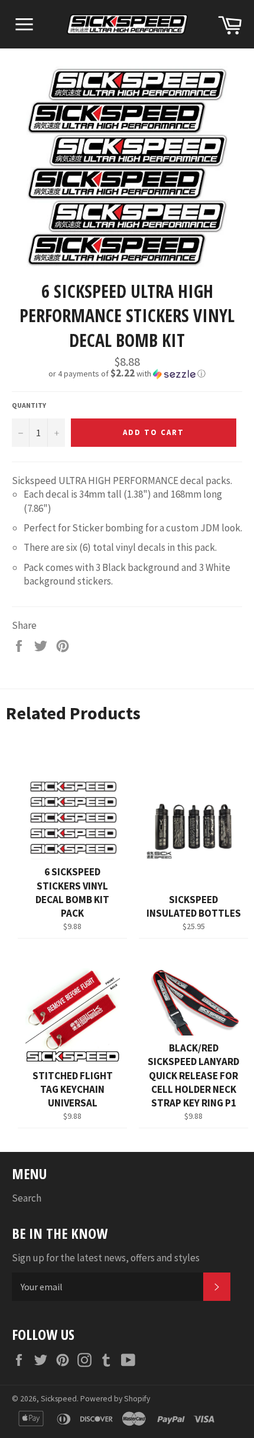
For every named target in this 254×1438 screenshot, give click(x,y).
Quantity (29, 405)
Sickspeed (59, 1399)
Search (26, 1198)
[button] (127, 373)
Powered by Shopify (115, 1399)
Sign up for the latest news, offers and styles (106, 1257)
